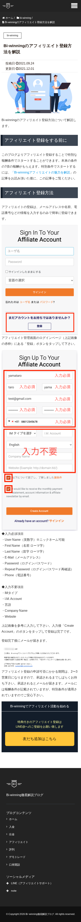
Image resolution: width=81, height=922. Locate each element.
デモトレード (17, 857)
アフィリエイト (18, 842)
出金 (12, 834)
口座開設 (14, 864)
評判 (12, 849)
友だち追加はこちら (39, 739)
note (14, 890)
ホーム (13, 819)
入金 (12, 826)
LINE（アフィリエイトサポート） (32, 883)
